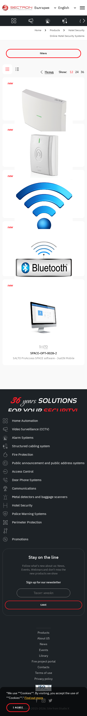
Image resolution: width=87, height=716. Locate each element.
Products (55, 30)
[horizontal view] (17, 69)
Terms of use (43, 673)
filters (43, 53)
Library (43, 656)
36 (82, 72)
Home (38, 30)
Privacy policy (43, 679)
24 (77, 72)
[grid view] (7, 69)
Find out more (33, 698)
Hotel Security (76, 30)
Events (43, 650)
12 (71, 72)
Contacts (43, 667)
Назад (49, 72)
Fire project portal (44, 661)
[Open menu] (82, 8)
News (43, 644)
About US (43, 638)
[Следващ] (84, 20)
